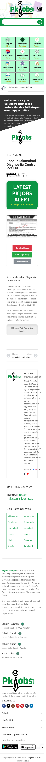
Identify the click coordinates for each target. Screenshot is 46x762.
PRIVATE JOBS (22, 55)
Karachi (11, 534)
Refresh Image (22, 261)
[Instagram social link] (13, 706)
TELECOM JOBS (37, 79)
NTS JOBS (37, 44)
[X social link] (8, 706)
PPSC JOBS (22, 79)
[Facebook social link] (4, 706)
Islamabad (28, 528)
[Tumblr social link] (27, 706)
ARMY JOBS (22, 44)
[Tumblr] (24, 474)
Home (9, 155)
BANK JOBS (7, 44)
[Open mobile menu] (3, 9)
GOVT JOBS (37, 55)
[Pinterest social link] (22, 706)
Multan (11, 540)
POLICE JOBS (8, 55)
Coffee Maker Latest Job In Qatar (20, 87)
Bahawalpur (29, 516)
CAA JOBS (7, 79)
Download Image (22, 248)
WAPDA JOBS (8, 67)
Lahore (27, 534)
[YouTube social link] (18, 706)
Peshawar (28, 540)
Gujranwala (29, 522)
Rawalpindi (28, 546)
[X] (39, 469)
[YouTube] (27, 474)
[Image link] (18, 680)
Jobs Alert (19, 155)
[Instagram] (36, 469)
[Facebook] (33, 469)
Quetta (11, 546)
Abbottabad (13, 516)
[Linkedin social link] (31, 706)
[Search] (39, 22)
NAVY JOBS (22, 67)
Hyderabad (13, 528)
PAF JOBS (37, 67)
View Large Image (22, 255)
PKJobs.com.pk (9, 570)
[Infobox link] (13, 624)
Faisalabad (12, 522)
